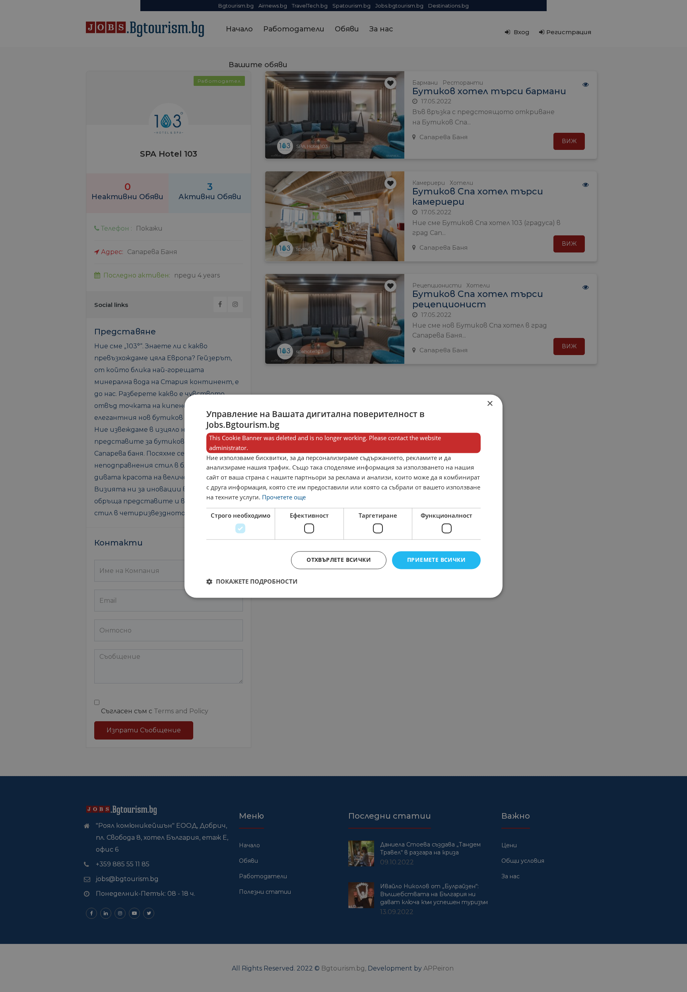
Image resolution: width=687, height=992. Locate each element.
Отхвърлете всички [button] (339, 559)
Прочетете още (284, 497)
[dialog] (343, 496)
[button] (251, 581)
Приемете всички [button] (436, 559)
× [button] (490, 404)
